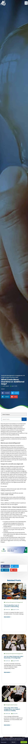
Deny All (13, 742)
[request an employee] (14, 553)
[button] (26, 3)
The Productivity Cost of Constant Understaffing (11, 605)
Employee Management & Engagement (14, 602)
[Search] (24, 419)
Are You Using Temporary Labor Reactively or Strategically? (13, 657)
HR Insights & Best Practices (11, 704)
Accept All (23, 742)
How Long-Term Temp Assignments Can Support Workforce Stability (12, 709)
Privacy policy (3, 742)
